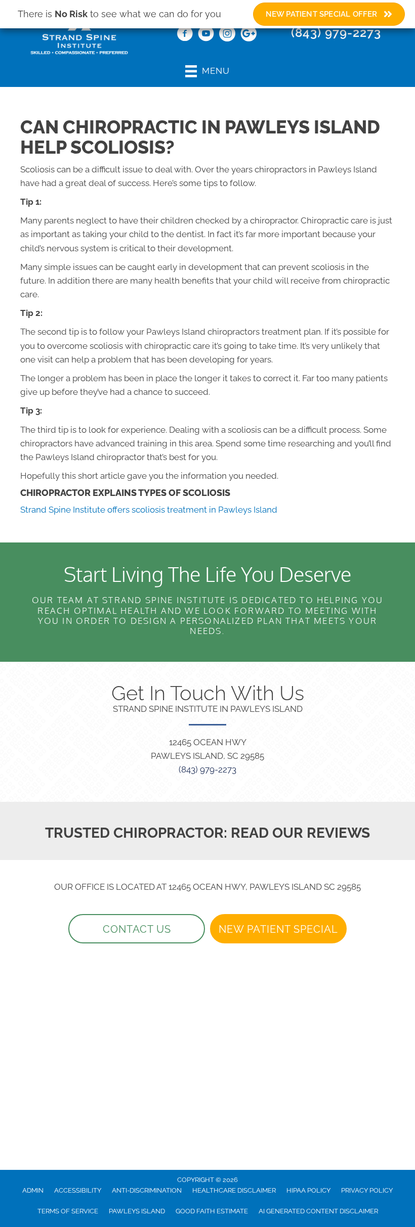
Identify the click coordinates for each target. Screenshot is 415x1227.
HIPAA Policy (308, 1190)
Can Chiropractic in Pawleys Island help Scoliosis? (200, 137)
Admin (33, 1190)
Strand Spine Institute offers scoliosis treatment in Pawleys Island (148, 510)
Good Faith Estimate (212, 1211)
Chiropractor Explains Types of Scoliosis (125, 492)
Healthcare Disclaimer (234, 1190)
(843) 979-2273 (336, 32)
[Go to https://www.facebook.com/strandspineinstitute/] (185, 34)
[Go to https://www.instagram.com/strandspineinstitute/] (227, 34)
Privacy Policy (367, 1190)
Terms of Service (67, 1211)
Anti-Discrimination (147, 1190)
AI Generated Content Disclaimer (318, 1211)
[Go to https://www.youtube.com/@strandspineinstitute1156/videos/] (206, 34)
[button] (136, 928)
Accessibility (77, 1190)
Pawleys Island (137, 1211)
